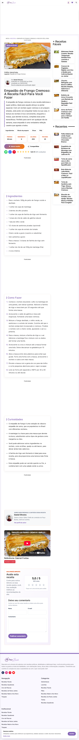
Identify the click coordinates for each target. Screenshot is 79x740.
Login (68, 2)
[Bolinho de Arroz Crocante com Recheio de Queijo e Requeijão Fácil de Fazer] (56, 95)
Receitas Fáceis (12, 45)
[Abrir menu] (2, 2)
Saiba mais (6, 736)
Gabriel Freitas (14, 72)
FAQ (40, 130)
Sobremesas (45, 682)
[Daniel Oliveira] (7, 82)
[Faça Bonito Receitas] (11, 2)
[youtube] (13, 672)
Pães (42, 691)
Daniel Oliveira (18, 79)
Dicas (34, 130)
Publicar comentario (18, 636)
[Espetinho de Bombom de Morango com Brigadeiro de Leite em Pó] (56, 147)
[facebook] (3, 672)
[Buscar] (76, 2)
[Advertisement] (39, 19)
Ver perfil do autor (20, 522)
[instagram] (6, 672)
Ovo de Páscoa (6, 688)
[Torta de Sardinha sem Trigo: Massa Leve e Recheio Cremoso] (56, 182)
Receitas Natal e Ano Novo (10, 694)
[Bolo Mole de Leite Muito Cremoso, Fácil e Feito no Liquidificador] (56, 170)
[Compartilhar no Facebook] (10, 152)
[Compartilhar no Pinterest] (14, 152)
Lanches (44, 685)
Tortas (43, 700)
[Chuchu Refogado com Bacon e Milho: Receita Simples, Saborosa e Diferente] (56, 81)
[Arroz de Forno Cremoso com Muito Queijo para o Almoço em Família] (56, 110)
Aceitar (71, 733)
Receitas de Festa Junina (9, 691)
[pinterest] (10, 672)
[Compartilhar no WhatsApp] (6, 152)
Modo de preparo (23, 130)
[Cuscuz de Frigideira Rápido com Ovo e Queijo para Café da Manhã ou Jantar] (56, 66)
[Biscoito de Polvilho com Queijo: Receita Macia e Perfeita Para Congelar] (56, 195)
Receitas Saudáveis (8, 685)
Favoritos (72, 2)
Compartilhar (34, 146)
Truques (4, 697)
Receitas (13, 38)
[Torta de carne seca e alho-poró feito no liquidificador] (56, 159)
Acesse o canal (10, 562)
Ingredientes (10, 130)
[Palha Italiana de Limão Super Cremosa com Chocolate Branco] (56, 134)
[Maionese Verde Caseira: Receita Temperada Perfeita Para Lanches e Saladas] (56, 52)
